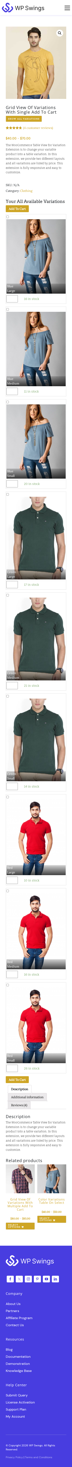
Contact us (15, 1325)
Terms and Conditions (38, 1457)
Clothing (26, 191)
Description (19, 1089)
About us (13, 1304)
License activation (20, 1402)
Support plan (16, 1409)
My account (15, 1416)
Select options (14, 1225)
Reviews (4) (19, 1105)
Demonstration (18, 1363)
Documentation (18, 1356)
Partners (12, 1311)
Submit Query (17, 1395)
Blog (9, 1349)
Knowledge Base (19, 1370)
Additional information (27, 1097)
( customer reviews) (38, 128)
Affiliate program (19, 1318)
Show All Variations (24, 118)
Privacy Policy (14, 1457)
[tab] (19, 1089)
